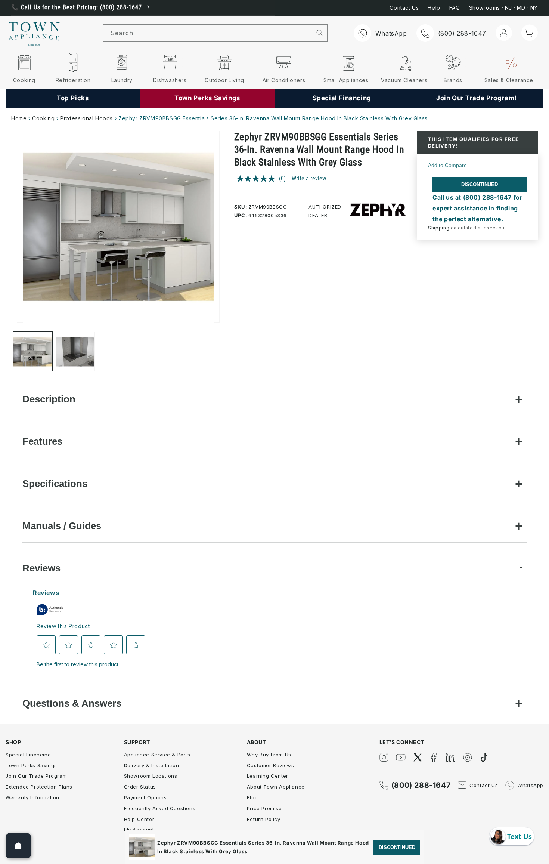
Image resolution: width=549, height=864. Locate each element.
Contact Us (404, 7)
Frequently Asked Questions (160, 808)
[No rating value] (257, 178)
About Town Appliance (276, 787)
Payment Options (145, 797)
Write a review (309, 178)
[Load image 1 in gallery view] (32, 351)
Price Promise (264, 808)
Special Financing (28, 754)
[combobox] (207, 33)
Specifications (54, 483)
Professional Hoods (86, 118)
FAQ (454, 7)
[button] (529, 32)
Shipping (439, 228)
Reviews (41, 568)
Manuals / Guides (61, 525)
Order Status (140, 787)
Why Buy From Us (269, 754)
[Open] (18, 845)
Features (42, 441)
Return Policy (263, 819)
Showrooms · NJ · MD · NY (503, 7)
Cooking (43, 118)
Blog (252, 797)
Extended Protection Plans (39, 787)
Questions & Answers (71, 703)
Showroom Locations (150, 776)
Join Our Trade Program (36, 776)
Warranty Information (32, 797)
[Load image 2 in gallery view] (75, 351)
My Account (139, 830)
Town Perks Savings (31, 765)
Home (19, 118)
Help (434, 7)
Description (48, 399)
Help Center (139, 819)
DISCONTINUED (479, 184)
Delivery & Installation (151, 765)
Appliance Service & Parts (157, 754)
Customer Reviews (270, 765)
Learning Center (267, 776)
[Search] (319, 33)
